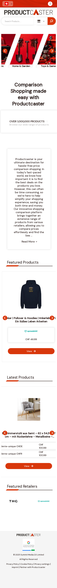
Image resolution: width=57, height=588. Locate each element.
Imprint (15, 567)
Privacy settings (42, 564)
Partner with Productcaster (32, 567)
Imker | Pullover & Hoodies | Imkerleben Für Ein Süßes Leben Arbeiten (28, 319)
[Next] (52, 51)
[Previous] (5, 51)
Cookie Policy (27, 564)
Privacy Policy (12, 564)
